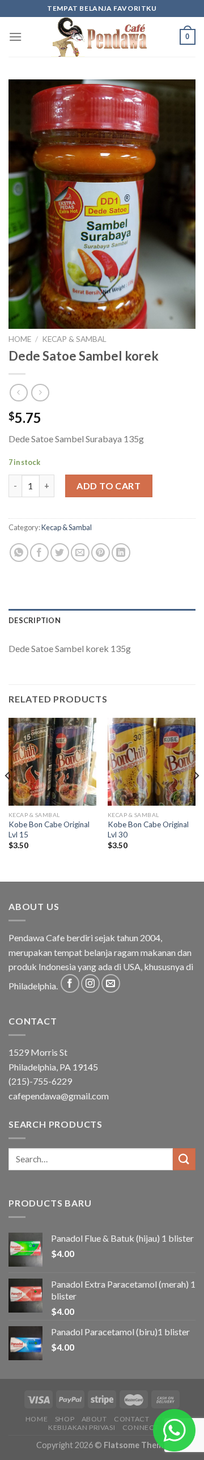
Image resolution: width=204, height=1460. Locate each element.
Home (19, 339)
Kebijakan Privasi (81, 1427)
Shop (64, 1419)
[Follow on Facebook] (70, 983)
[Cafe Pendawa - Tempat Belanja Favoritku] (102, 37)
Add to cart (108, 485)
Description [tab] (34, 620)
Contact (131, 1419)
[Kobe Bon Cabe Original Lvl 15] (52, 762)
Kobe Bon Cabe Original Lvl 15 (49, 829)
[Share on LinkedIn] (121, 552)
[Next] (196, 799)
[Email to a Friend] (80, 552)
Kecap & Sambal (74, 339)
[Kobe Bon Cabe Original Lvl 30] (152, 762)
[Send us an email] (110, 983)
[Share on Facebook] (39, 552)
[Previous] (8, 799)
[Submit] (184, 1159)
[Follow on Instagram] (90, 983)
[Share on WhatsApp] (19, 552)
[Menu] (15, 36)
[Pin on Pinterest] (100, 552)
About (94, 1419)
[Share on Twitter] (59, 552)
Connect (140, 1427)
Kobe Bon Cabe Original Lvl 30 (148, 829)
